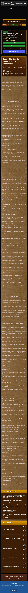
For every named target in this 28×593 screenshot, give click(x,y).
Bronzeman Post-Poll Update (9, 548)
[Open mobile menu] (25, 3)
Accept (14, 590)
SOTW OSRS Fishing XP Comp (12, 34)
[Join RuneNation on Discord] (12, 3)
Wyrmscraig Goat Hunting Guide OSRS (12, 500)
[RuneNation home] (14, 13)
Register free (14, 45)
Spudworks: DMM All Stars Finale (11, 558)
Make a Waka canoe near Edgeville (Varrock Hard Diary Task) (14, 515)
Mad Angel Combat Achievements (11, 529)
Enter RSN (14, 42)
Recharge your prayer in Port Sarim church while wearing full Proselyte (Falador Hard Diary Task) (15, 505)
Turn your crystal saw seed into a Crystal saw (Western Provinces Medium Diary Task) (14, 496)
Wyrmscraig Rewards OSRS (9, 510)
